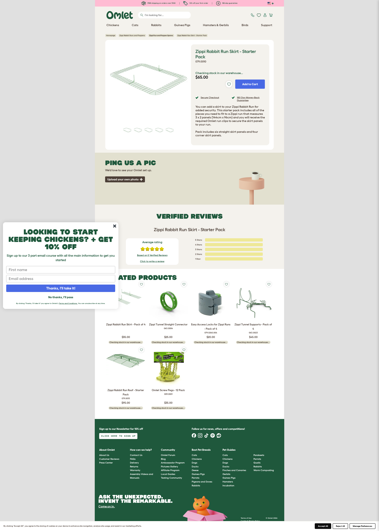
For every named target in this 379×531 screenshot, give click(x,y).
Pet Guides (229, 449)
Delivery (134, 462)
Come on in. (106, 506)
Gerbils (226, 474)
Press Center (106, 462)
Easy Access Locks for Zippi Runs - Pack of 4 (210, 328)
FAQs (132, 459)
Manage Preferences (362, 526)
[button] (251, 450)
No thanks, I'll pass (60, 297)
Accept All (323, 526)
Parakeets (258, 455)
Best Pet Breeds (201, 449)
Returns (134, 466)
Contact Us (136, 455)
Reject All (340, 526)
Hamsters (228, 481)
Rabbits (196, 485)
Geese (195, 470)
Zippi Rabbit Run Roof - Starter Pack (125, 394)
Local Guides (168, 474)
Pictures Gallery (169, 466)
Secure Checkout (210, 97)
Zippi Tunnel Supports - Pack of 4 (253, 328)
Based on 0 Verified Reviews (152, 255)
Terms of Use (246, 518)
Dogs (194, 462)
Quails (256, 462)
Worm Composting (263, 470)
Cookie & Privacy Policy (250, 521)
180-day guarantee (229, 3)
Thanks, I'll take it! (60, 288)
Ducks (195, 466)
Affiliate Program (170, 470)
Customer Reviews (109, 459)
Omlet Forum (168, 455)
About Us (104, 455)
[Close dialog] (114, 226)
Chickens (197, 459)
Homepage (110, 35)
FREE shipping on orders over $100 (161, 3)
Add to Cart (250, 84)
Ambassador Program (173, 462)
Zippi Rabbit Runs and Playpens (132, 35)
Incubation (228, 485)
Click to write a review (152, 261)
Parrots (195, 477)
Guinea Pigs (198, 474)
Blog (163, 459)
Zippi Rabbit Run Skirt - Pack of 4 (126, 324)
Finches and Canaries (234, 470)
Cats (194, 455)
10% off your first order (198, 3)
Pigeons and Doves (202, 481)
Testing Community (171, 477)
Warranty (135, 470)
